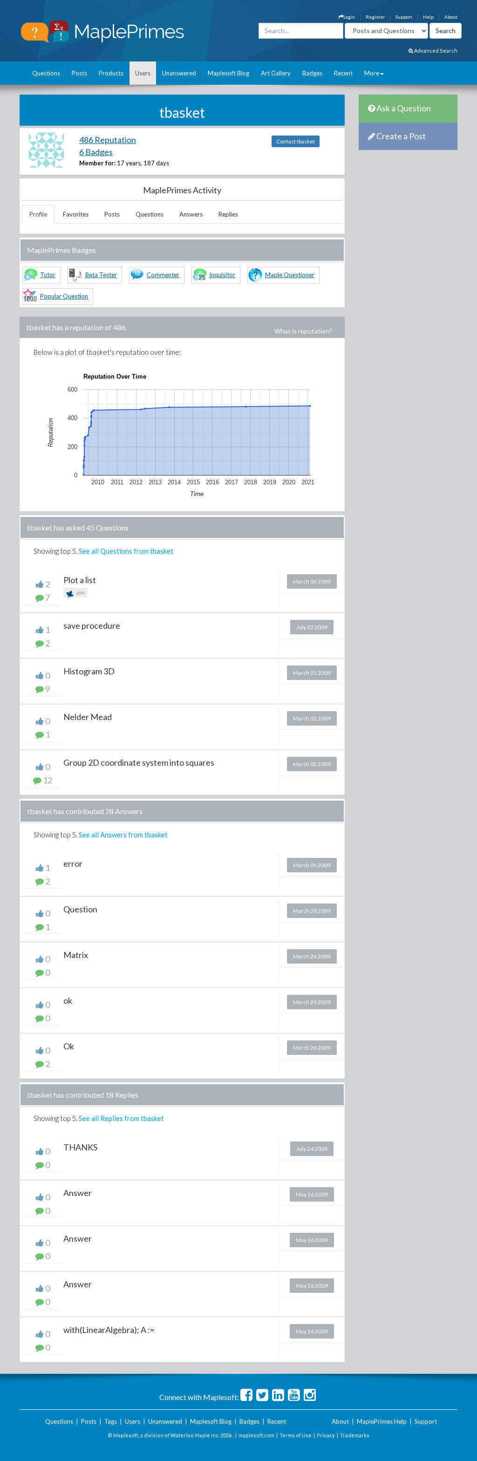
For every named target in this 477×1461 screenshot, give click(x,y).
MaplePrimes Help (382, 1421)
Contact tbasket (295, 141)
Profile (38, 214)
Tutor (47, 275)
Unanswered (179, 73)
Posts (79, 73)
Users (142, 73)
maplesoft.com (256, 1435)
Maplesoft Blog (228, 73)
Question (80, 909)
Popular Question (64, 296)
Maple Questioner (289, 275)
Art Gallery (276, 73)
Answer (77, 1193)
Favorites (76, 214)
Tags (110, 1421)
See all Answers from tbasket (123, 834)
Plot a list (79, 580)
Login (349, 17)
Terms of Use (295, 1435)
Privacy (326, 1435)
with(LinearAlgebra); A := (109, 1330)
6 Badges (96, 152)
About (450, 17)
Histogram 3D (89, 671)
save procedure (91, 625)
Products (111, 73)
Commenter (163, 275)
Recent (343, 73)
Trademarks (354, 1435)
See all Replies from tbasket (121, 1118)
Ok (68, 1046)
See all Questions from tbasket (126, 551)
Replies (228, 214)
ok (67, 1000)
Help (428, 17)
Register (375, 17)
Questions (46, 73)
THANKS (80, 1147)
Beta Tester (101, 275)
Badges (312, 73)
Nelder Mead (87, 717)
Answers (191, 214)
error (72, 863)
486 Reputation (107, 140)
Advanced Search (435, 51)
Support (403, 17)
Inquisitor (222, 275)
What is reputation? (303, 331)
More (371, 73)
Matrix (75, 955)
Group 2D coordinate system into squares (138, 762)
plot (80, 592)
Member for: (97, 163)
